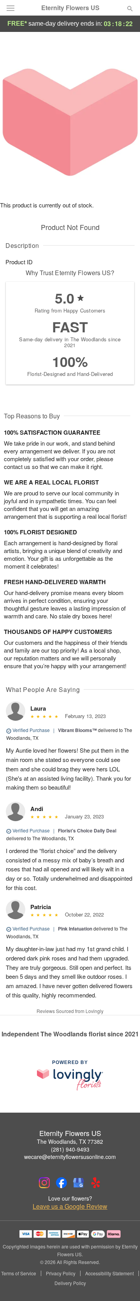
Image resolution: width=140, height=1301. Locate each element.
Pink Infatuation (75, 928)
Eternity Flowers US (70, 8)
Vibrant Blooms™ (77, 730)
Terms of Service (18, 1273)
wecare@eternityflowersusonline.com (70, 1157)
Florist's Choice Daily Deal (87, 830)
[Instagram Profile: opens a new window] (44, 1182)
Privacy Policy (60, 1273)
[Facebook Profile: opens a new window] (61, 1182)
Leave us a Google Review (70, 1206)
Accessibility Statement (109, 1273)
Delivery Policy (70, 1283)
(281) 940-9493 (70, 1149)
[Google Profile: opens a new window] (78, 1182)
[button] (123, 1283)
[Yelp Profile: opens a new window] (95, 1182)
